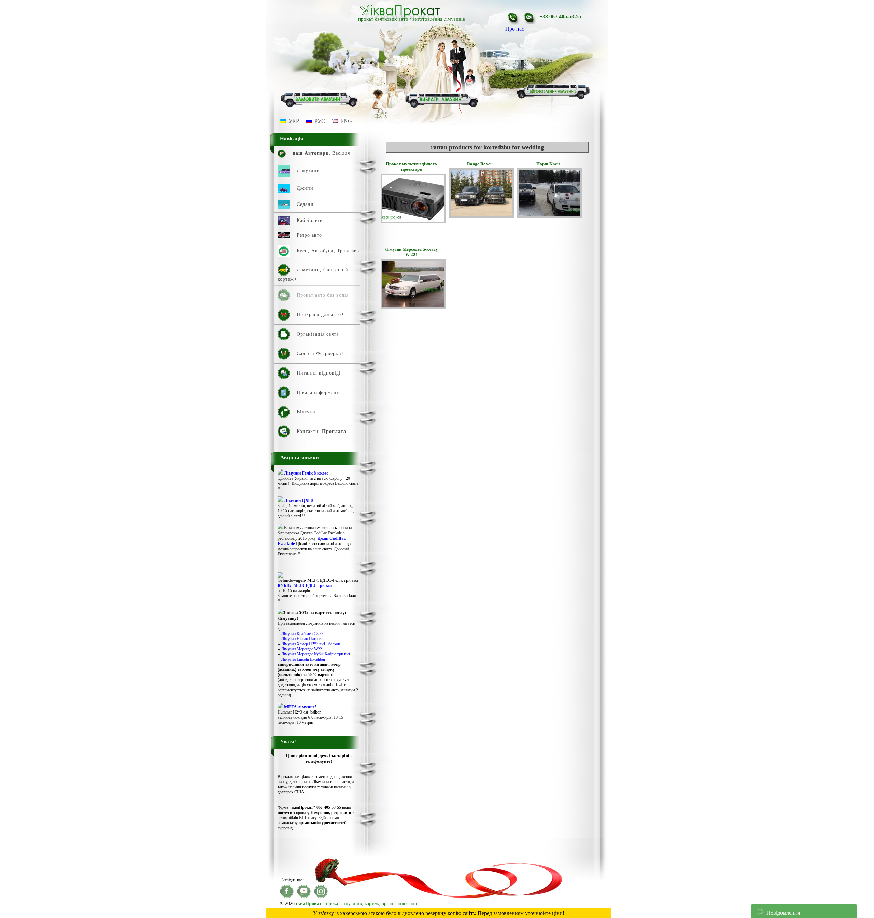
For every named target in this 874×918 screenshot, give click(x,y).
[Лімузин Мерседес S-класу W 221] (413, 307)
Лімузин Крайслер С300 (302, 633)
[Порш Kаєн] (549, 216)
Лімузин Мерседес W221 (302, 649)
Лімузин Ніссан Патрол (301, 638)
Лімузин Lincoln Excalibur (303, 659)
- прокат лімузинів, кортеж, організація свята (356, 903)
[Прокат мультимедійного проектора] (413, 221)
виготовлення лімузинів (438, 19)
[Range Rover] (481, 216)
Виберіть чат (771, 892)
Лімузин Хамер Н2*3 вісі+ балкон (310, 643)
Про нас (514, 29)
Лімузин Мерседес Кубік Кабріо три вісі (315, 654)
